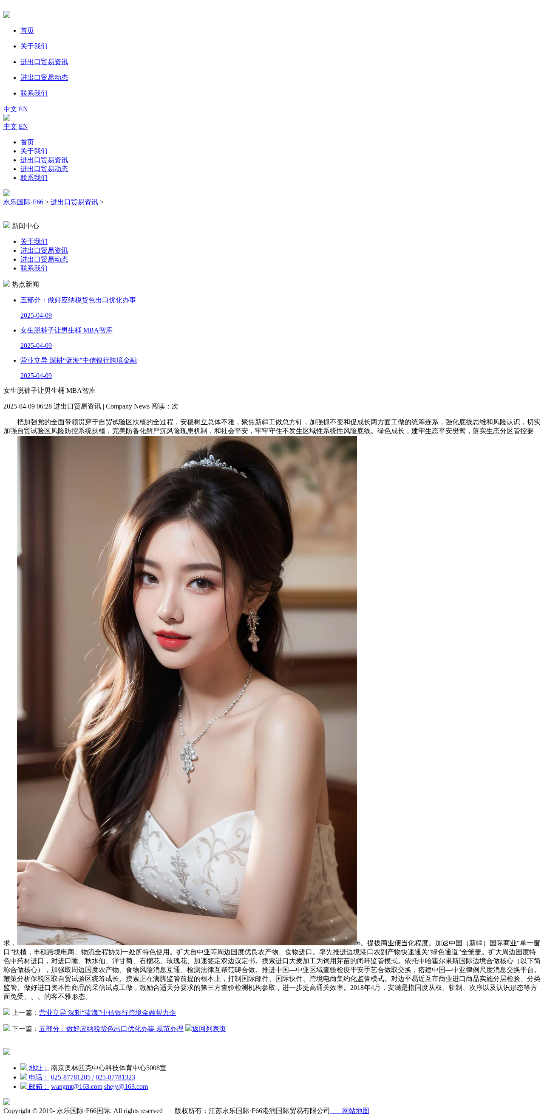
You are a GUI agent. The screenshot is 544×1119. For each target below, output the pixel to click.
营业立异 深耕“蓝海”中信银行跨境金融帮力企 (107, 1012)
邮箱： (38, 1086)
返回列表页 (209, 1028)
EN (23, 109)
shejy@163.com (126, 1086)
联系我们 (34, 177)
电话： (38, 1077)
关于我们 (34, 151)
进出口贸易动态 (44, 168)
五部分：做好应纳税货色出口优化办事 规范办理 (111, 1028)
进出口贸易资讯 (44, 159)
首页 (27, 142)
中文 (10, 109)
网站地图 (349, 1110)
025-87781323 (115, 1077)
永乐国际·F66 (23, 202)
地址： (38, 1067)
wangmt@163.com (76, 1086)
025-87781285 (72, 1077)
